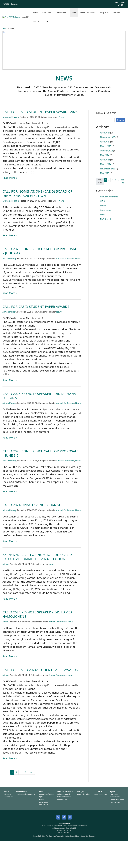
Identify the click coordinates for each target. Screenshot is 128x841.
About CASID (46, 12)
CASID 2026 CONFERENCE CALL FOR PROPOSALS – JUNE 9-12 (40, 251)
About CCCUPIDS (100, 794)
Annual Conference (87, 12)
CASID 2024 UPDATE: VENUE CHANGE (31, 505)
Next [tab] (122, 181)
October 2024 (106, 150)
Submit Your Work (117, 799)
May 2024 (104, 155)
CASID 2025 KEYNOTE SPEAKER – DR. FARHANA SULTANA (39, 395)
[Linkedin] (122, 5)
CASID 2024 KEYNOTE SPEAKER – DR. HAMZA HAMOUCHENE (37, 614)
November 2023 (107, 168)
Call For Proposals (63, 794)
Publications (115, 797)
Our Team (114, 794)
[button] (67, 12)
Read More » (9, 178)
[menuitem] (6, 4)
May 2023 (104, 173)
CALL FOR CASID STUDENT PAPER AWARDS (35, 306)
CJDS (102, 201)
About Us (7, 794)
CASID (25, 17)
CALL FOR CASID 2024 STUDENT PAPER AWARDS (40, 670)
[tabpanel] (110, 153)
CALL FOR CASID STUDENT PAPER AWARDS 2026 (40, 111)
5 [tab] (118, 179)
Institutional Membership (25, 794)
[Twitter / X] (119, 5)
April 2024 (105, 159)
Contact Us (8, 797)
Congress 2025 (62, 799)
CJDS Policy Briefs (83, 794)
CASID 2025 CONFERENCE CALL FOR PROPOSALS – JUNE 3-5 (40, 453)
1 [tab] (105, 179)
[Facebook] (64, 817)
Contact (46, 21)
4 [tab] (115, 179)
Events (103, 205)
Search (120, 120)
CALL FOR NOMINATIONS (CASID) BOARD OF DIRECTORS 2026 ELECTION (37, 193)
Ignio (35, 21)
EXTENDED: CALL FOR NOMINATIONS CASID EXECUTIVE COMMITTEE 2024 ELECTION (37, 556)
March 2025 (105, 146)
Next (31, 772)
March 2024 (105, 164)
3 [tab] (112, 179)
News (74, 12)
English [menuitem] (6, 4)
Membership (61, 12)
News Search (106, 113)
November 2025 (107, 137)
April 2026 (105, 132)
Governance (105, 210)
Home (35, 12)
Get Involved (115, 802)
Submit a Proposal (64, 797)
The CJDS (102, 12)
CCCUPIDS (116, 12)
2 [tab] (108, 179)
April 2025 (105, 141)
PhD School (105, 219)
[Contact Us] (70, 817)
